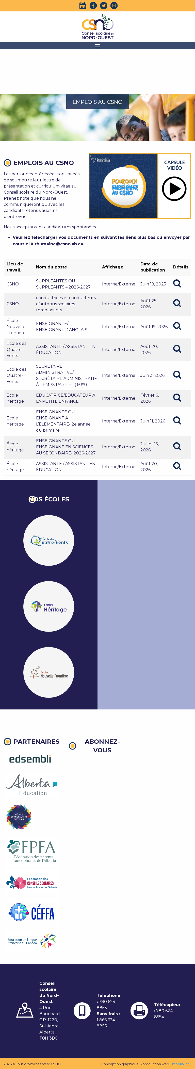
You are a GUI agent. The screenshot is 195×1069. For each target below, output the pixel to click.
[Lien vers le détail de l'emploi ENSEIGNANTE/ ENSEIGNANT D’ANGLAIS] (177, 326)
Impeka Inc (180, 1064)
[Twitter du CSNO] (103, 5)
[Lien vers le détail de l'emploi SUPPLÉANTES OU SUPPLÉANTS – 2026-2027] (177, 283)
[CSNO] (97, 26)
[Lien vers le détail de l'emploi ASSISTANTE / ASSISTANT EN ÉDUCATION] (177, 349)
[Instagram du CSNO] (114, 5)
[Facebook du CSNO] (93, 5)
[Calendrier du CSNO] (83, 5)
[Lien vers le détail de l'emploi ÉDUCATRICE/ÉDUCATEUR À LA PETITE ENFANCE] (177, 398)
